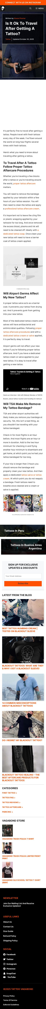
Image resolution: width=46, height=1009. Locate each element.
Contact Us (8, 973)
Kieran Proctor (19, 18)
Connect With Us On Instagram (23, 2)
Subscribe (23, 583)
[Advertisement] (23, 103)
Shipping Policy (10, 987)
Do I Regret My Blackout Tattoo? (22, 740)
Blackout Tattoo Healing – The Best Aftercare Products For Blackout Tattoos (21, 778)
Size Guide (8, 977)
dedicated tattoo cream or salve (18, 335)
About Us (7, 968)
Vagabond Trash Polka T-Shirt (18, 839)
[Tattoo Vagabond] (2, 8)
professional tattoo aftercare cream (22, 208)
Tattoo (8, 39)
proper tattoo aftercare (24, 183)
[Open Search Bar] (30, 8)
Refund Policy (9, 982)
